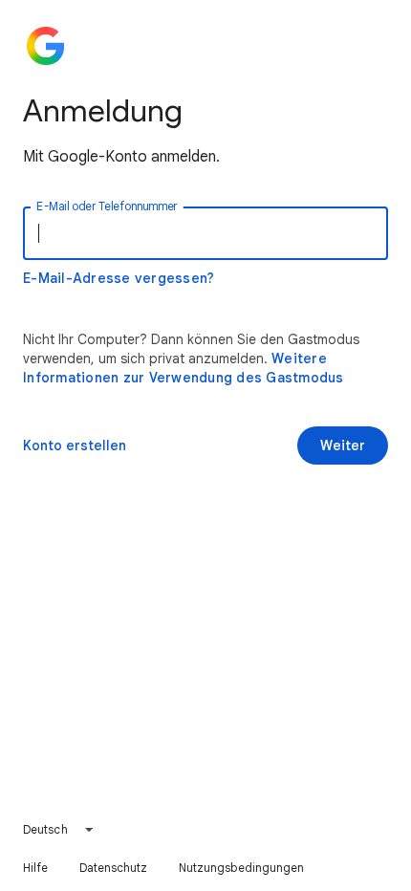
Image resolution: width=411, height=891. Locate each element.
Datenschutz (113, 867)
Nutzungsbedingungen (242, 867)
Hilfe (36, 867)
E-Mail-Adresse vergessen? (118, 278)
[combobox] (59, 830)
